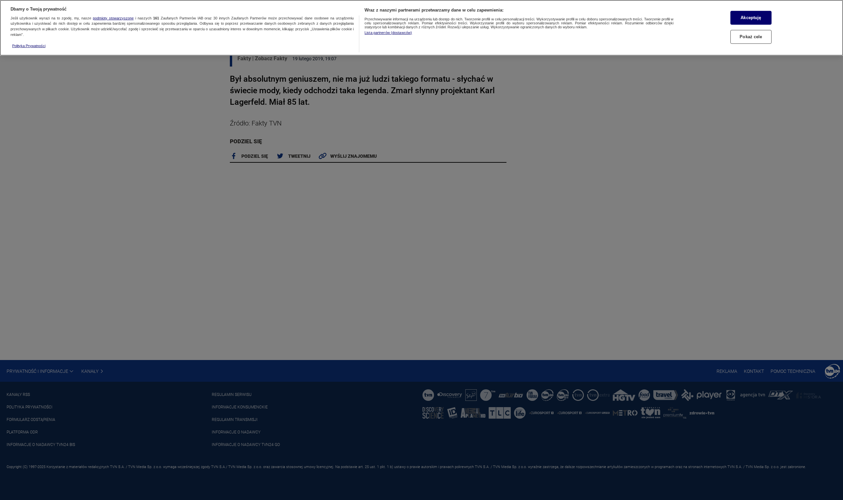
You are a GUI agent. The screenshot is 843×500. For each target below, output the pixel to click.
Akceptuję (751, 17)
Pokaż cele (751, 36)
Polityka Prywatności (28, 46)
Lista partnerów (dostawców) (388, 33)
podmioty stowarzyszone (113, 18)
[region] (421, 28)
